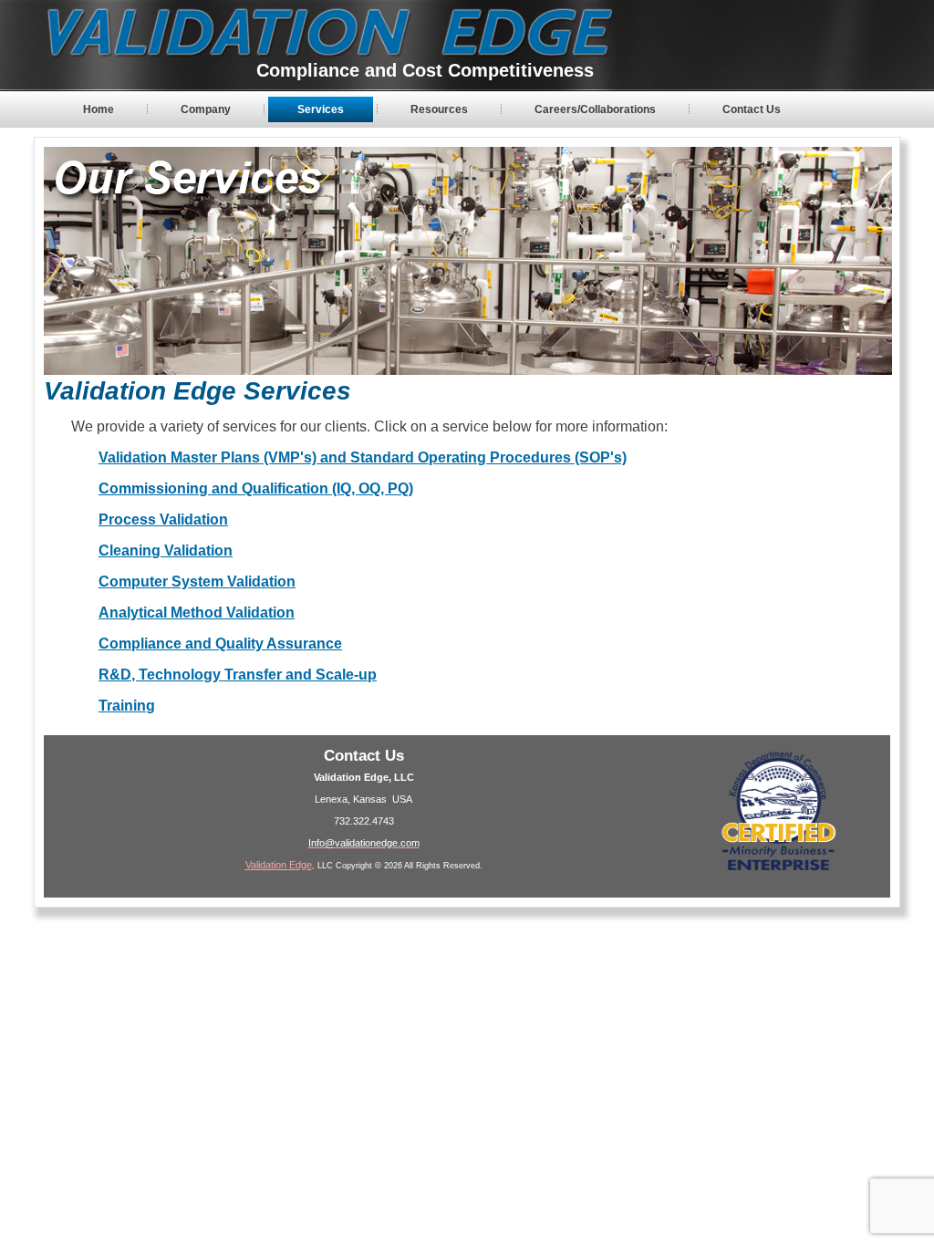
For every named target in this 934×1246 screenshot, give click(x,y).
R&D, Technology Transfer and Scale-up (238, 674)
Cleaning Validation (166, 550)
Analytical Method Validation (197, 612)
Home (98, 109)
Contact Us (751, 109)
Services (320, 109)
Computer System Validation (197, 581)
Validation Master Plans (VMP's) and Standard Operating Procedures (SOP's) (363, 457)
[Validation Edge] (324, 35)
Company (206, 109)
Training (127, 705)
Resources (439, 109)
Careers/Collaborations (595, 109)
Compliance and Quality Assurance (220, 643)
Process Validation (163, 519)
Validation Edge (278, 864)
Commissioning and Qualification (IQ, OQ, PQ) (256, 488)
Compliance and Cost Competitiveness (425, 70)
